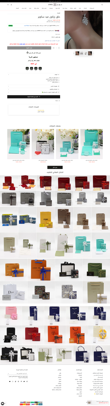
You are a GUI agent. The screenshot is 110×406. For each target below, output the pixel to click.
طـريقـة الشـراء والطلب (98, 373)
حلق (60, 373)
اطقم (60, 381)
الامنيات (80, 396)
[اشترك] (8, 373)
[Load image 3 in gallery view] (81, 53)
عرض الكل (55, 167)
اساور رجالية (79, 388)
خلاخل (60, 379)
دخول (81, 392)
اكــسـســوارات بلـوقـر (98, 379)
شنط (81, 377)
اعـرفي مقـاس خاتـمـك (98, 388)
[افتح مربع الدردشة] (2, 403)
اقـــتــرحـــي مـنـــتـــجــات (98, 386)
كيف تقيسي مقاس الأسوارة (96, 390)
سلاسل (59, 377)
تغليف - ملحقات (78, 379)
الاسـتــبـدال (100, 377)
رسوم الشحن (58, 21)
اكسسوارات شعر (57, 388)
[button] (102, 4)
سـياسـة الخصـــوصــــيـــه (97, 381)
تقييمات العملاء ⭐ (98, 394)
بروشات (59, 383)
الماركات (80, 375)
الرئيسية (58, 13)
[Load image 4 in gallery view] (77, 53)
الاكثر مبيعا (79, 383)
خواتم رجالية (79, 390)
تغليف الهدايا (22, 44)
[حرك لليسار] (102, 1)
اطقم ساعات (58, 386)
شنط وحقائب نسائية (56, 390)
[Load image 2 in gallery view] (86, 53)
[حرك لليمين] (8, 1)
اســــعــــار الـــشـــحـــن (98, 375)
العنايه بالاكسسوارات (98, 383)
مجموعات (80, 386)
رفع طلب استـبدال (99, 392)
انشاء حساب (79, 394)
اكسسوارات (79, 373)
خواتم (60, 375)
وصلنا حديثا (79, 381)
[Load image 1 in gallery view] (90, 53)
